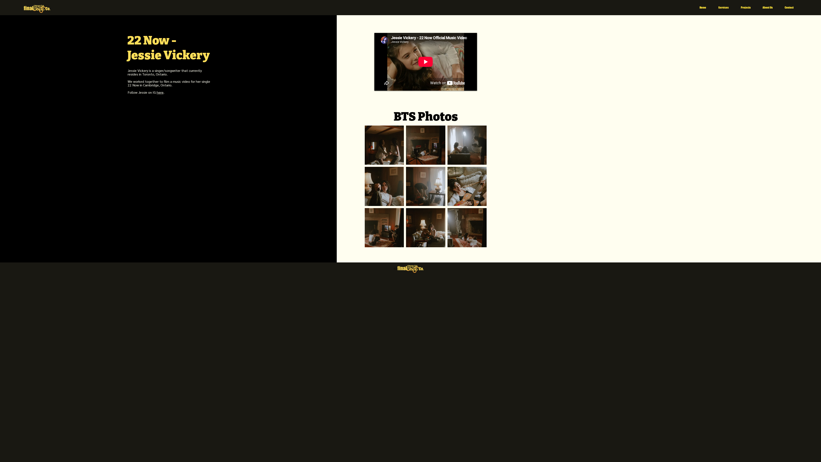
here (160, 92)
